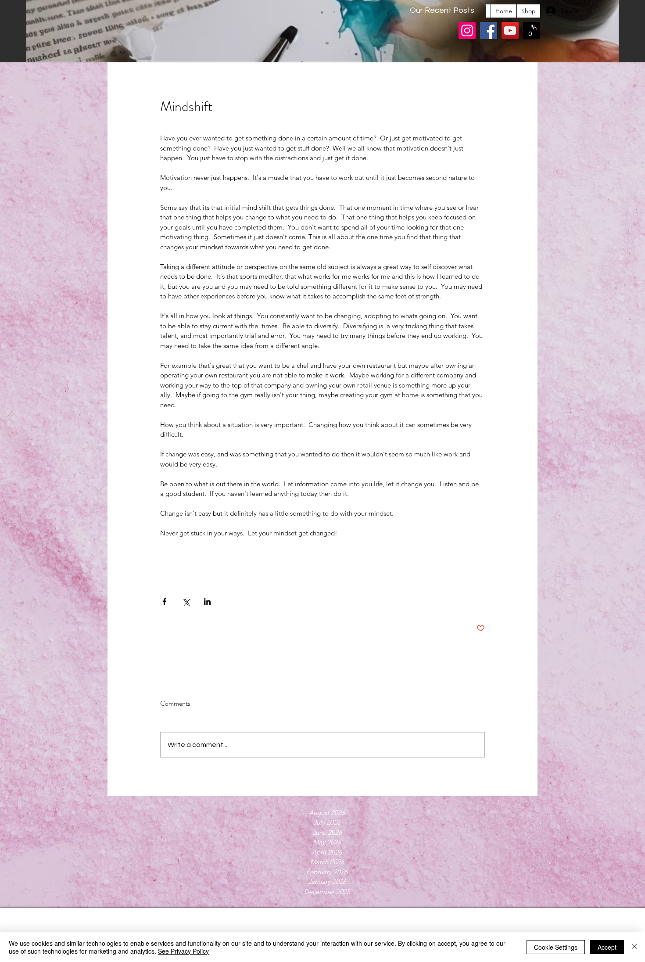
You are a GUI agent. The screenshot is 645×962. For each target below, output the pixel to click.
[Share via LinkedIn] (207, 601)
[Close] (634, 947)
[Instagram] (467, 30)
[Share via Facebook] (164, 601)
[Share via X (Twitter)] (186, 601)
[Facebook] (488, 30)
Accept (607, 947)
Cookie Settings (555, 947)
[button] (530, 30)
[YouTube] (510, 30)
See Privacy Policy (183, 951)
